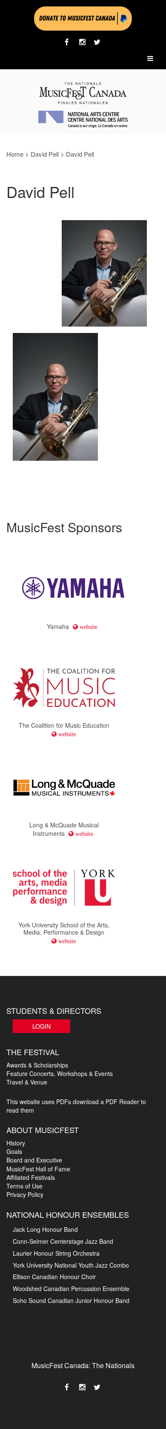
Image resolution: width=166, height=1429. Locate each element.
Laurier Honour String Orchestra (56, 1253)
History (15, 1143)
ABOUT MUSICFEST (42, 1129)
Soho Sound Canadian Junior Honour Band (71, 1300)
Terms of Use (24, 1186)
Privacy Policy (24, 1194)
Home (14, 153)
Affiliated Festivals (30, 1177)
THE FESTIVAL (32, 1051)
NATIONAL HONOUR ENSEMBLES (67, 1214)
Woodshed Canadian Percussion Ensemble (71, 1288)
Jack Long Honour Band (45, 1229)
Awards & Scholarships (37, 1065)
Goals (14, 1151)
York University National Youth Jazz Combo (71, 1265)
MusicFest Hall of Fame (38, 1169)
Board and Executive (34, 1160)
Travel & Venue (26, 1082)
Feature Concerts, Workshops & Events (59, 1073)
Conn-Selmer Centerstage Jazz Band (63, 1241)
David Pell (45, 153)
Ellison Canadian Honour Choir (54, 1276)
